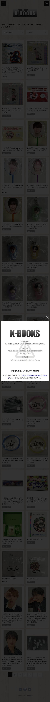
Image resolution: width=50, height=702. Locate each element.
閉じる (47, 317)
